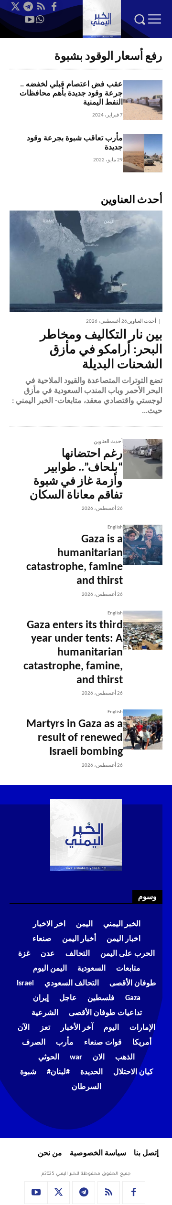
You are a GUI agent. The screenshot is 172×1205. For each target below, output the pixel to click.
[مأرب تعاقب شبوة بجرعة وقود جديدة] (142, 154)
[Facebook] (54, 6)
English (115, 527)
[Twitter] (15, 6)
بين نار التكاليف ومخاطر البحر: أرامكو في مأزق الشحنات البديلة (101, 350)
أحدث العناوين (141, 321)
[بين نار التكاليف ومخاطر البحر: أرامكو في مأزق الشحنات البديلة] (86, 261)
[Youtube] (29, 19)
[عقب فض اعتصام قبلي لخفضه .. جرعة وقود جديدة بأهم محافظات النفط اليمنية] (142, 100)
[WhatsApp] (40, 19)
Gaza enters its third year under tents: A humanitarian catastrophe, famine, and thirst (73, 653)
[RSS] (41, 6)
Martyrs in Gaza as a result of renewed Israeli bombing (74, 738)
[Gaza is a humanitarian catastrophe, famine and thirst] (142, 544)
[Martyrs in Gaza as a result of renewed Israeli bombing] (142, 729)
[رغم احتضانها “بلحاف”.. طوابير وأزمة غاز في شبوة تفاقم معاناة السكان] (142, 459)
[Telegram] (28, 6)
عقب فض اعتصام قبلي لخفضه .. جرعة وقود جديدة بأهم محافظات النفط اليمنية (71, 93)
